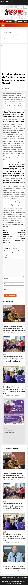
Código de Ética (8, 430)
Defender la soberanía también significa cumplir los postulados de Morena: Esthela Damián (13, 359)
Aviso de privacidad (9, 432)
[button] (6, 25)
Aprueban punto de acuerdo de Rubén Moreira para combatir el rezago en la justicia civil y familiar (14, 328)
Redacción (6, 86)
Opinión (4, 564)
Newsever (10, 583)
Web (5, 289)
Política (4, 71)
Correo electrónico (9, 284)
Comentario (7, 257)
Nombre (6, 278)
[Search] (26, 25)
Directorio (6, 428)
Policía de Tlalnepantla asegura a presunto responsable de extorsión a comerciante (8, 236)
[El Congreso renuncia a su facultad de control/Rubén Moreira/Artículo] (14, 553)
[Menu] (6, 25)
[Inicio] (3, 26)
